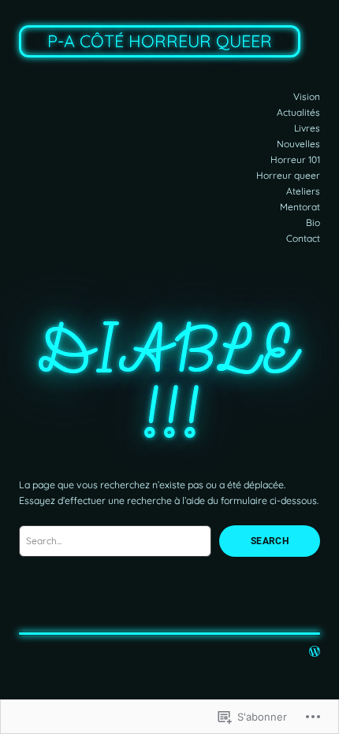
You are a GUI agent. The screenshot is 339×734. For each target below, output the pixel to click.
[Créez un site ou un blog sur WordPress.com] (314, 652)
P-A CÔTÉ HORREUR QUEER (159, 40)
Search (270, 541)
